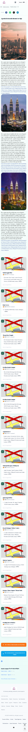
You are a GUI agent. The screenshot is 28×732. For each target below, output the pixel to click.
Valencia (3, 706)
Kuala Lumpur (6, 6)
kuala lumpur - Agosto (6, 674)
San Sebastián (22, 699)
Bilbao (2, 702)
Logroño (10, 702)
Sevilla (6, 702)
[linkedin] (18, 12)
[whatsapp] (10, 12)
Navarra (3, 709)
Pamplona (15, 702)
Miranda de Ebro (4, 699)
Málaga (12, 706)
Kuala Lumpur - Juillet (6, 671)
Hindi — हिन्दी (22, 2)
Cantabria (24, 702)
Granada (8, 706)
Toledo (16, 706)
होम (1, 6)
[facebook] (6, 12)
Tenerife (20, 706)
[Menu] (16, 2)
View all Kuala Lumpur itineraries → (9, 678)
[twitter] (14, 12)
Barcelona (15, 699)
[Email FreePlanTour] (14, 727)
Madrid (10, 699)
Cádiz (20, 702)
